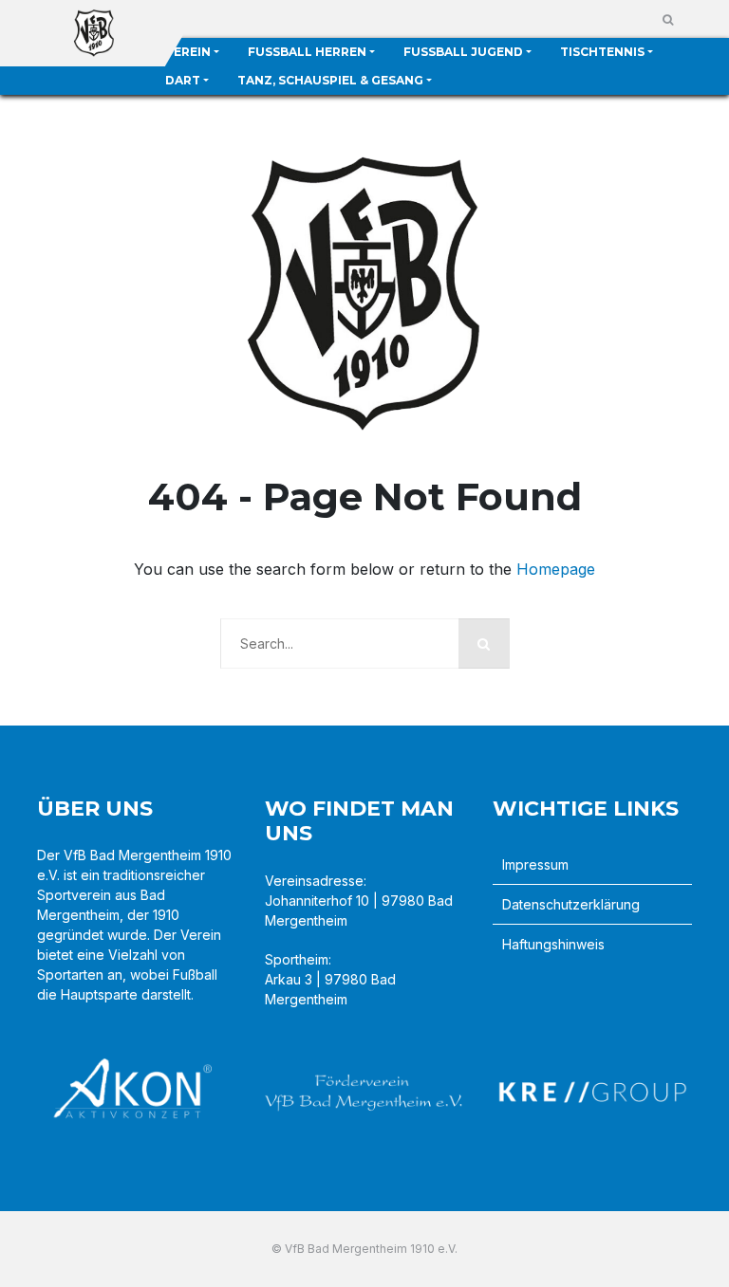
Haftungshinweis (553, 944)
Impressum (535, 864)
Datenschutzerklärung (571, 904)
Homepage (555, 569)
